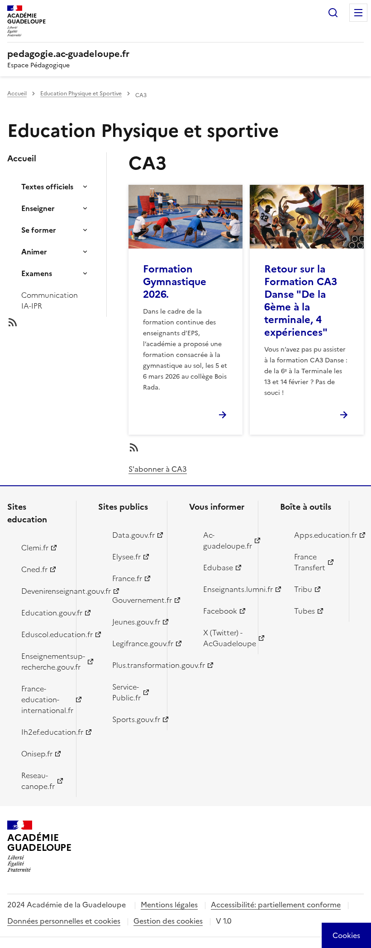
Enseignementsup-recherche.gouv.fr (43, 661)
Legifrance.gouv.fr (134, 643)
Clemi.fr (34, 547)
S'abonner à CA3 (157, 469)
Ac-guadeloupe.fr (225, 540)
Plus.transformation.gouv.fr (134, 665)
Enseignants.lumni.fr (225, 589)
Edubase (218, 567)
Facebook (220, 610)
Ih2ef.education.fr (43, 732)
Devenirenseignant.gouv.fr (43, 591)
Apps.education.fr (316, 535)
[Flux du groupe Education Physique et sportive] (64, 322)
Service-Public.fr (126, 692)
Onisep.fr (36, 753)
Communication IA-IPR (49, 300)
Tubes (304, 610)
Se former (38, 230)
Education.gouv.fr (43, 612)
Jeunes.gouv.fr (134, 621)
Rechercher (333, 13)
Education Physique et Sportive (81, 93)
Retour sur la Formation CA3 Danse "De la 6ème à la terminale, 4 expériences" (300, 301)
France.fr (127, 578)
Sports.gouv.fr (134, 719)
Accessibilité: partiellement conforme (276, 904)
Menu (358, 13)
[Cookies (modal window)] (346, 935)
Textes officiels (47, 186)
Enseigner (38, 208)
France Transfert (309, 562)
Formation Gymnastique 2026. (174, 282)
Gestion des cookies (168, 920)
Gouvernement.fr (134, 600)
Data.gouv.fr (133, 535)
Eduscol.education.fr (43, 634)
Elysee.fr (126, 556)
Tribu (303, 589)
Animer (34, 251)
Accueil (17, 93)
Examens (36, 273)
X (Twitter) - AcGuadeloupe (225, 638)
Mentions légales (169, 904)
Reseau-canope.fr (38, 781)
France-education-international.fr (43, 699)
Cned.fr (34, 569)
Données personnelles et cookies (63, 920)
